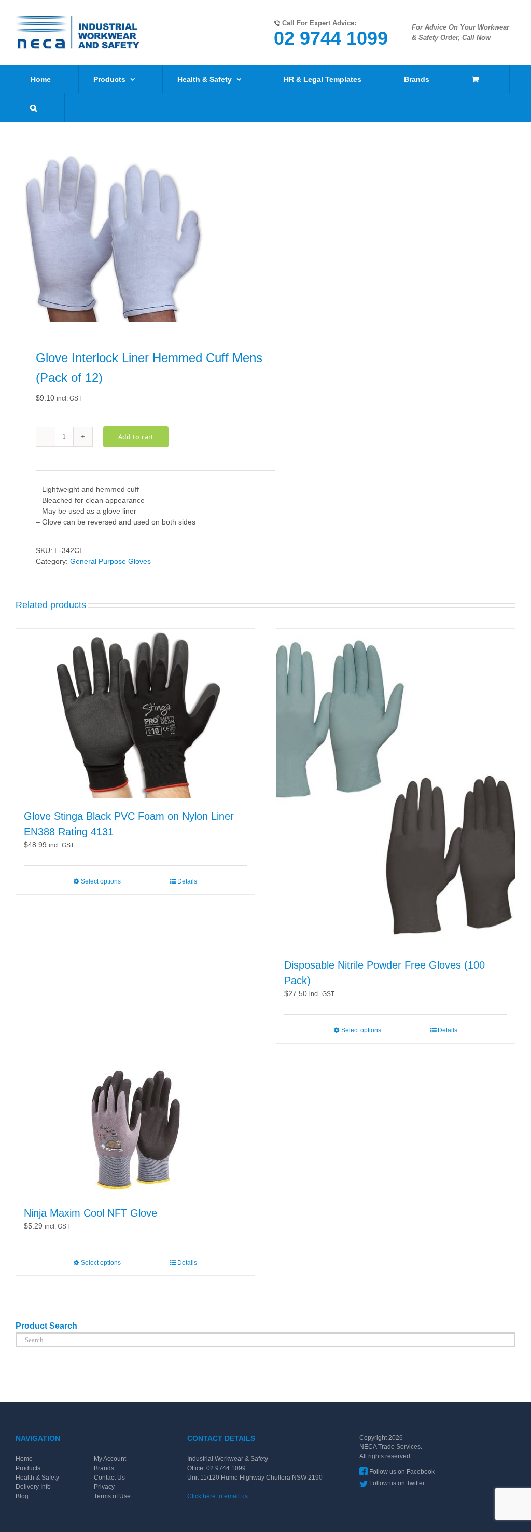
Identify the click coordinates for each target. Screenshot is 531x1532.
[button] (33, 107)
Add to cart (135, 436)
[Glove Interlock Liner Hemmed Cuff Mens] (136, 237)
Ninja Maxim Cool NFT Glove (90, 1213)
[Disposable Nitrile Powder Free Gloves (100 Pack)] (395, 788)
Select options (101, 881)
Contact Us (109, 1477)
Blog (22, 1496)
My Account (110, 1458)
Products (28, 1468)
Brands (104, 1468)
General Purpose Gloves (110, 561)
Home (24, 1458)
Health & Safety (37, 1477)
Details (187, 881)
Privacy (104, 1486)
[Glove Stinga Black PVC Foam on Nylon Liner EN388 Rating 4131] (135, 713)
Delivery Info (33, 1486)
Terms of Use (112, 1496)
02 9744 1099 (331, 38)
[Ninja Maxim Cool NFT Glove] (135, 1130)
